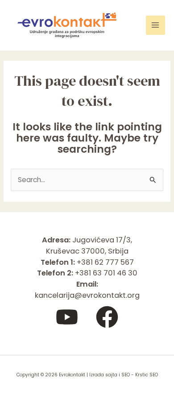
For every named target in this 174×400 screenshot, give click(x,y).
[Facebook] (107, 317)
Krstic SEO (146, 374)
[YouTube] (67, 317)
